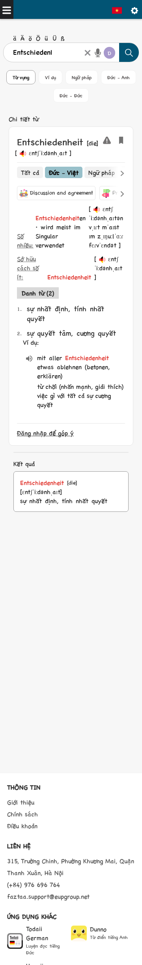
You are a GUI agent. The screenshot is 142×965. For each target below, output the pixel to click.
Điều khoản (22, 825)
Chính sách (22, 813)
